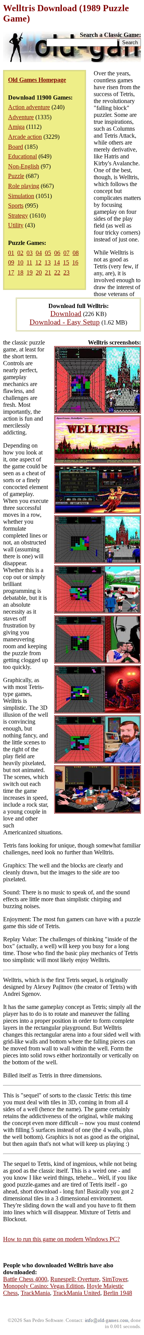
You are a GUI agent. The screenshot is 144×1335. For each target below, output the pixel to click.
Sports (15, 205)
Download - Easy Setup (65, 322)
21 (48, 272)
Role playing (23, 186)
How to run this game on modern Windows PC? (61, 1239)
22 (57, 272)
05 (48, 253)
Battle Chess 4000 (25, 1279)
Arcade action (25, 136)
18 (20, 272)
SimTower (114, 1279)
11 (29, 262)
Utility (15, 225)
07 (66, 253)
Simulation (21, 196)
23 (66, 272)
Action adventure (29, 107)
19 (29, 272)
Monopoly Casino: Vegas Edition (43, 1286)
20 (39, 272)
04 (39, 253)
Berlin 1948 (117, 1293)
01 (11, 253)
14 (57, 262)
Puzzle (16, 176)
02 (20, 253)
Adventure (21, 117)
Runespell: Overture (74, 1279)
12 (38, 262)
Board (15, 146)
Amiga (16, 126)
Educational (22, 156)
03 (29, 253)
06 (57, 253)
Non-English (23, 166)
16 (75, 262)
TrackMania (35, 1293)
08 (76, 253)
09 (11, 262)
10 (20, 262)
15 (66, 262)
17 (11, 272)
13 (48, 262)
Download (65, 314)
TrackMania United (76, 1293)
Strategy (18, 215)
